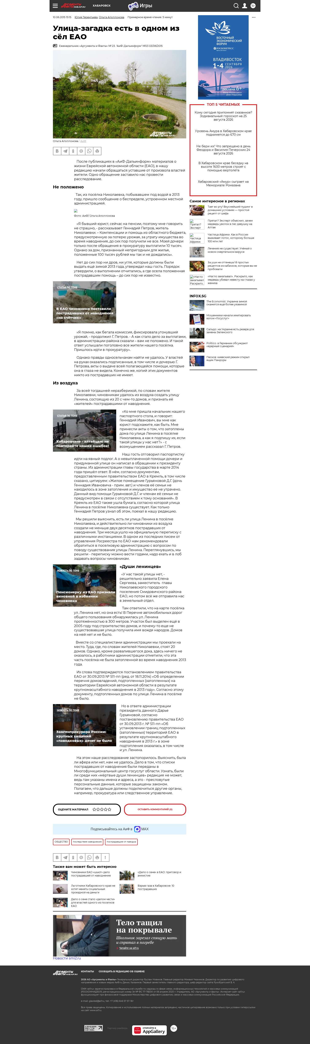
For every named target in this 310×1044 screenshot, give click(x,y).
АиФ (83, 141)
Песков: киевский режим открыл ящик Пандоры (228, 359)
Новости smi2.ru (67, 958)
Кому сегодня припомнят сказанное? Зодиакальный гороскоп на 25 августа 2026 (223, 116)
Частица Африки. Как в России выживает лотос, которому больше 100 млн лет (231, 238)
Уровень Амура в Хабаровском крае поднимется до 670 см (223, 133)
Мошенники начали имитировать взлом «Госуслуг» (228, 317)
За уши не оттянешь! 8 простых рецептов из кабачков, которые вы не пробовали (232, 266)
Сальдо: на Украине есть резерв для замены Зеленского (230, 331)
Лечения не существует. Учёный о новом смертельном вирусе (230, 250)
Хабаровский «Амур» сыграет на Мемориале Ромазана (223, 183)
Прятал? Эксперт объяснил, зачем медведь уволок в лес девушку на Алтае (230, 224)
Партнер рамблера (117, 1028)
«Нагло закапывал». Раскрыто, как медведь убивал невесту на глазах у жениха (231, 280)
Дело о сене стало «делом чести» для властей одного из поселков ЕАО (93, 902)
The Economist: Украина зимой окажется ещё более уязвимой (226, 303)
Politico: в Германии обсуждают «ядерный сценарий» (227, 345)
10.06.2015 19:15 (62, 17)
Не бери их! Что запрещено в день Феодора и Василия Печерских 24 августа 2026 (223, 150)
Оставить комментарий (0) (155, 809)
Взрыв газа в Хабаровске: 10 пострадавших (156, 887)
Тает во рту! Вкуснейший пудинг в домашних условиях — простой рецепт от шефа (230, 210)
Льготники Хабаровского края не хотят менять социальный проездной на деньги (93, 889)
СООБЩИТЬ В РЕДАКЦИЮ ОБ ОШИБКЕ (122, 971)
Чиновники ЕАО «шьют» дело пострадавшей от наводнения (91, 874)
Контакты (87, 971)
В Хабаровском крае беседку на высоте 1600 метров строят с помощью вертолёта (223, 166)
